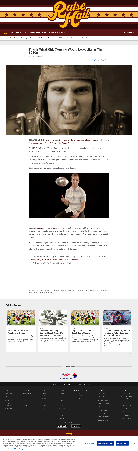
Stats (62, 411)
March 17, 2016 (66, 263)
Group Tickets (103, 406)
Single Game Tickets (103, 403)
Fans (45, 408)
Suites (103, 413)
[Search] (112, 32)
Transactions (62, 415)
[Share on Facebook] (94, 61)
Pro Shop (126, 415)
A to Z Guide (80, 398)
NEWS (8, 390)
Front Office (62, 408)
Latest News (8, 393)
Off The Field (8, 400)
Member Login (103, 393)
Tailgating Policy (80, 402)
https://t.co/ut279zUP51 (42, 259)
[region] (69, 443)
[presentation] (131, 354)
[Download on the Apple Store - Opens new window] (61, 426)
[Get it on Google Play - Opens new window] (75, 427)
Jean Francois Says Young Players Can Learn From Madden (72, 140)
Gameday (8, 397)
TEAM (62, 390)
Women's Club (127, 411)
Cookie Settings (89, 443)
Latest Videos (27, 393)
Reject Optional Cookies (105, 443)
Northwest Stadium (80, 390)
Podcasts (26, 405)
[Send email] (102, 61)
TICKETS (103, 390)
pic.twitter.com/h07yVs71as (65, 259)
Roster (62, 393)
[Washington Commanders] (69, 435)
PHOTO (45, 390)
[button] (66, 354)
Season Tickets (103, 397)
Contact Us (127, 393)
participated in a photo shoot (48, 228)
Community (8, 408)
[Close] (135, 443)
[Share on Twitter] (98, 61)
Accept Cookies (122, 443)
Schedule (62, 397)
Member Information (103, 416)
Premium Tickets (103, 400)
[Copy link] (106, 60)
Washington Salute (126, 402)
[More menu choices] (65, 32)
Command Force (126, 405)
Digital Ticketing (103, 410)
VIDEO (27, 390)
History (62, 418)
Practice (45, 402)
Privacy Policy (18, 449)
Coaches (62, 405)
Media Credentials (126, 418)
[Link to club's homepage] (5, 32)
